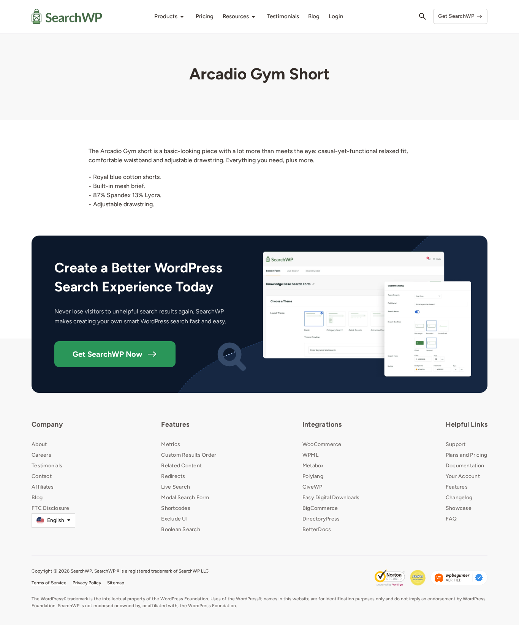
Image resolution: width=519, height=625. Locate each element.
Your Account (463, 476)
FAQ (451, 519)
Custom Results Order (188, 455)
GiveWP (312, 487)
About (39, 444)
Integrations (322, 424)
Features (175, 424)
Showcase (459, 508)
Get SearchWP (456, 16)
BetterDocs (316, 529)
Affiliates (43, 487)
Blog (37, 497)
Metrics (170, 444)
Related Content (181, 465)
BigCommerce (320, 508)
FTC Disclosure (51, 508)
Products (165, 16)
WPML (310, 455)
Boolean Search (180, 529)
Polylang (312, 476)
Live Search (175, 487)
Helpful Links (466, 424)
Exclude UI (174, 519)
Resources (236, 16)
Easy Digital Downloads (331, 497)
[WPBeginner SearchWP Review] (458, 577)
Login (336, 16)
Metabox (313, 465)
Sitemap (115, 582)
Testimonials (47, 465)
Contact (42, 476)
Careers (41, 455)
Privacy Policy (87, 582)
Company (47, 424)
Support (456, 444)
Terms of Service (49, 582)
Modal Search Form (185, 497)
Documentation (465, 465)
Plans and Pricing (466, 455)
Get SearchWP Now (107, 354)
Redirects (173, 476)
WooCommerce (322, 444)
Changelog (459, 497)
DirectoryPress (321, 519)
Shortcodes (175, 508)
